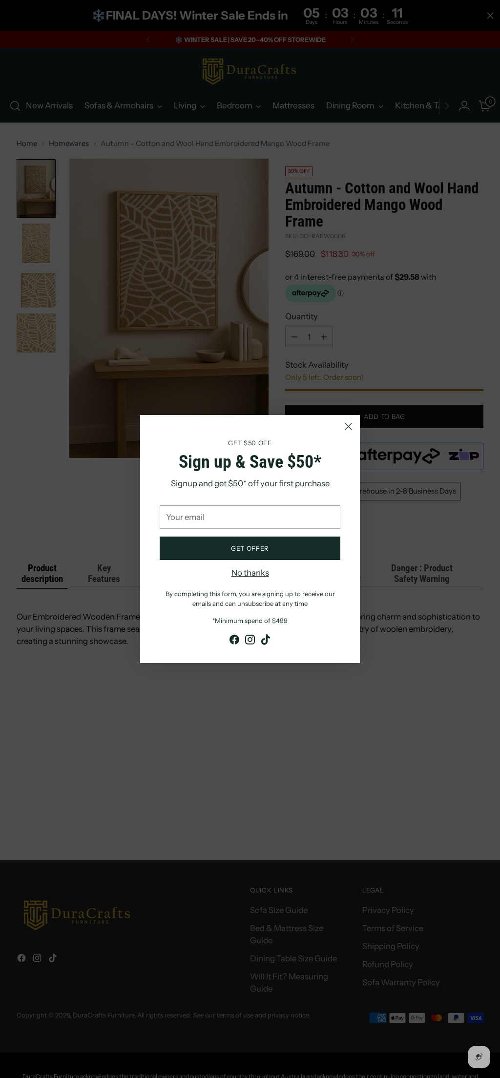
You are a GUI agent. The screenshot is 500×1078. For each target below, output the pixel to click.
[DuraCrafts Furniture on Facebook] (234, 641)
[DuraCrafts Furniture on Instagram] (250, 641)
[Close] (348, 426)
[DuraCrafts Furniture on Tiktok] (265, 641)
